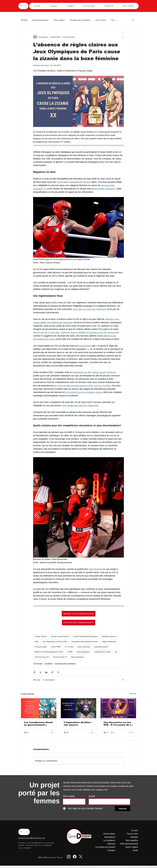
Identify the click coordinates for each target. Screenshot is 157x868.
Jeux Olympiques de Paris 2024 (54, 642)
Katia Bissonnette (101, 647)
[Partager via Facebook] (34, 672)
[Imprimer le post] (58, 672)
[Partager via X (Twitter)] (40, 672)
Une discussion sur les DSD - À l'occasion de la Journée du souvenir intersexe (118, 723)
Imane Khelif (56, 647)
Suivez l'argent (59, 20)
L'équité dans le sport (102, 652)
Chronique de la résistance (80, 20)
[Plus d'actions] (122, 37)
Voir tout (133, 694)
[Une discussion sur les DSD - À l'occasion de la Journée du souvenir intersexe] (118, 708)
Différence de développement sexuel (49, 652)
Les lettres (49, 663)
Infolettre (134, 837)
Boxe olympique (77, 657)
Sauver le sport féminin (60, 636)
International (109, 837)
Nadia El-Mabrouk (109, 642)
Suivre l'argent (131, 847)
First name (69, 796)
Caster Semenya (83, 647)
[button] (70, 6)
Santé (135, 850)
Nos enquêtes (132, 840)
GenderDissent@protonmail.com (31, 838)
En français (38, 663)
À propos (111, 850)
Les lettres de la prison (106, 847)
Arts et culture (100, 20)
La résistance (109, 840)
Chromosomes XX (42, 657)
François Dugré (41, 647)
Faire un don (132, 834)
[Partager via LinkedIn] (46, 672)
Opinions (111, 844)
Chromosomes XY (60, 657)
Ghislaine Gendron (109, 636)
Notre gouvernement (40, 20)
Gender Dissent (41, 636)
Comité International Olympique (85, 636)
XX (116, 652)
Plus (112, 20)
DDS (36, 642)
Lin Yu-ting (69, 647)
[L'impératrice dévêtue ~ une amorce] (78, 708)
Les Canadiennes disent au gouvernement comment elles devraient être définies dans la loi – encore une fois (38, 723)
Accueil (134, 830)
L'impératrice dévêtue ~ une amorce (78, 723)
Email (92, 796)
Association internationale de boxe (84, 642)
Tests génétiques (83, 652)
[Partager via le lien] (52, 672)
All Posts (24, 20)
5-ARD (69, 652)
